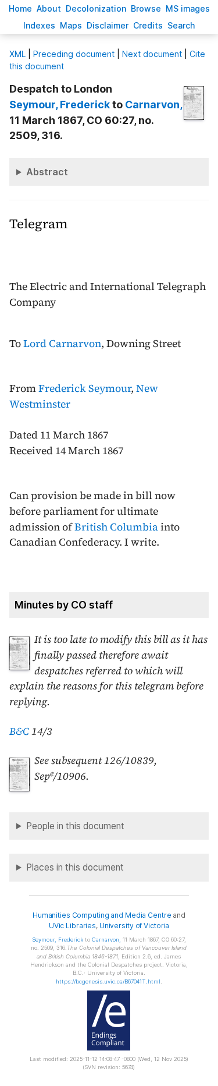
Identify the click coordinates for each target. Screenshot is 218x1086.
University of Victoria (134, 925)
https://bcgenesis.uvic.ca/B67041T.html (108, 981)
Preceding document (74, 54)
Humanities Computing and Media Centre (102, 915)
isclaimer (107, 25)
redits (148, 25)
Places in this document (75, 867)
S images (188, 8)
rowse (146, 8)
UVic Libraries (72, 925)
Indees (39, 25)
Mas (71, 25)
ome (20, 8)
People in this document (75, 826)
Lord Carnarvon (62, 344)
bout (49, 8)
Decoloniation (96, 8)
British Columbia (116, 527)
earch (181, 25)
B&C (19, 731)
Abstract (47, 172)
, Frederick (59, 104)
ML (17, 54)
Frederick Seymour (84, 388)
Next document (152, 54)
